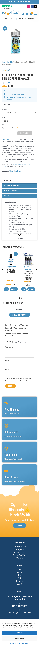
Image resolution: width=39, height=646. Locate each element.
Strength (5, 109)
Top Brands (10, 454)
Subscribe (19, 525)
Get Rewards (11, 432)
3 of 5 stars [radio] (21, 342)
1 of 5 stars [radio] (16, 342)
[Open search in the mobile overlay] (25, 19)
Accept (19, 633)
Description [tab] (7, 181)
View (6, 289)
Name (7, 360)
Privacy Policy (23, 643)
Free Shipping (11, 409)
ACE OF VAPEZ (11, 267)
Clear (4, 124)
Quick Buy (14, 289)
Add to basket (24, 133)
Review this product (19, 315)
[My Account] (27, 14)
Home (4, 62)
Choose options (19, 638)
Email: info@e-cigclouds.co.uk (19, 612)
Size (3, 117)
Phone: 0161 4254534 (19, 606)
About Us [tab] (6, 196)
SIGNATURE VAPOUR (28, 268)
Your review (10, 347)
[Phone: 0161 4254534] (19, 603)
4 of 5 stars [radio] (23, 342)
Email (7, 369)
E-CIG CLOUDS (9, 82)
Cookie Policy (14, 643)
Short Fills (10, 62)
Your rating (9, 341)
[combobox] (7, 19)
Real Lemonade (8, 140)
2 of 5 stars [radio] (18, 342)
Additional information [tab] (11, 186)
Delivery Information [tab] (10, 191)
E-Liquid (18, 171)
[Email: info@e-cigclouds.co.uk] (19, 610)
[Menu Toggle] (35, 13)
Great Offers (11, 477)
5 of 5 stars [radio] (25, 342)
